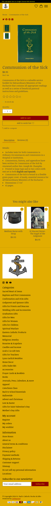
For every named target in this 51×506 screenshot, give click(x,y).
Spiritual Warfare (10, 328)
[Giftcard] (17, 502)
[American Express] (29, 502)
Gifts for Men (8, 317)
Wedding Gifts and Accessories (16, 310)
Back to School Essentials (14, 391)
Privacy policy (8, 451)
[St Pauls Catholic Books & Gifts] (5, 6)
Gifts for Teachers (10, 354)
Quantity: (5, 107)
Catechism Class (9, 388)
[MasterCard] (21, 502)
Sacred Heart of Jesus (12, 291)
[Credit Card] (9, 502)
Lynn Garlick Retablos (12, 358)
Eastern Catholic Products (14, 332)
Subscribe (40, 484)
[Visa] (25, 502)
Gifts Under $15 (9, 365)
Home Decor (7, 362)
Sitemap (6, 466)
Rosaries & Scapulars (12, 343)
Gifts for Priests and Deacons (15, 306)
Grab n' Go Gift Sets (11, 351)
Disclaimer (7, 447)
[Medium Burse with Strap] (13, 218)
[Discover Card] (33, 502)
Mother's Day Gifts (10, 410)
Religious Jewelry (10, 339)
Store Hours (7, 436)
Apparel (6, 384)
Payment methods (10, 455)
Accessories (7, 369)
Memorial (7, 336)
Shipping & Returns (11, 458)
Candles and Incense (11, 347)
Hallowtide (7, 395)
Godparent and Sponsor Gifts (15, 302)
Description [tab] (9, 140)
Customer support (10, 462)
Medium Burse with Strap (13, 232)
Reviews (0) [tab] (22, 140)
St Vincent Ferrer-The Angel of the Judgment (38, 233)
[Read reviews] (10, 96)
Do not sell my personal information (19, 470)
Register (6, 419)
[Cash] (13, 502)
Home (4, 15)
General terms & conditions (15, 444)
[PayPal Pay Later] (40, 502)
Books (5, 377)
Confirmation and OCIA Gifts (15, 298)
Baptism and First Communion (16, 295)
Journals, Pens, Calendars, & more (18, 380)
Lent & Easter (8, 403)
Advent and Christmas (12, 399)
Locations (6, 473)
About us (6, 440)
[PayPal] (36, 502)
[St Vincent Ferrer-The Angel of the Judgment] (38, 218)
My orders (7, 423)
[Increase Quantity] (10, 111)
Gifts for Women (10, 321)
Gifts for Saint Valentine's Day (16, 406)
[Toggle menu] (46, 6)
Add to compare (10, 128)
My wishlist (7, 427)
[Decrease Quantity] (4, 111)
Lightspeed (16, 498)
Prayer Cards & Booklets (13, 373)
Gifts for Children (10, 324)
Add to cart (26, 118)
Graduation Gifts (10, 313)
